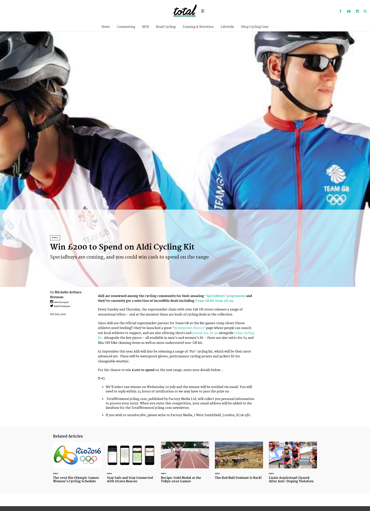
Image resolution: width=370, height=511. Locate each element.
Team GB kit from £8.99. (214, 301)
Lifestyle (227, 27)
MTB (145, 27)
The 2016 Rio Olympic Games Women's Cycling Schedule (77, 465)
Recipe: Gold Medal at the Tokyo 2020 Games (185, 465)
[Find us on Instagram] (357, 11)
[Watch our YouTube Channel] (349, 11)
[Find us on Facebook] (340, 11)
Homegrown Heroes (189, 328)
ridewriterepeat (61, 302)
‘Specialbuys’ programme (225, 296)
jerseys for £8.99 (205, 333)
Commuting (126, 27)
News (106, 27)
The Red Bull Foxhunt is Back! (239, 463)
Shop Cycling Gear (255, 27)
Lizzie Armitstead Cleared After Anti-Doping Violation (293, 465)
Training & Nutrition (198, 27)
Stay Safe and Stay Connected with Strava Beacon (131, 465)
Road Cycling (166, 27)
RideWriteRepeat (61, 306)
